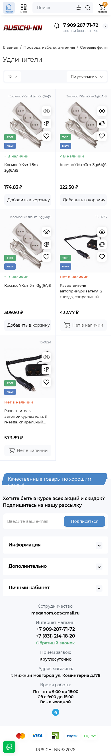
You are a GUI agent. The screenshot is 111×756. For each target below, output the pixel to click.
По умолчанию (84, 76)
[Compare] (46, 123)
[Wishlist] (46, 136)
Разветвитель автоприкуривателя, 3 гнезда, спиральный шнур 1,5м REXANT (25, 416)
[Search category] (78, 7)
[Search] (87, 7)
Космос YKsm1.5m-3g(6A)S (21, 167)
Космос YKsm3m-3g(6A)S (83, 164)
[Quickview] (46, 111)
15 (11, 76)
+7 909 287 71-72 (78, 25)
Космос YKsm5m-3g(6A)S (27, 285)
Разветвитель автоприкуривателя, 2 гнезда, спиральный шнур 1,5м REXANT (81, 291)
